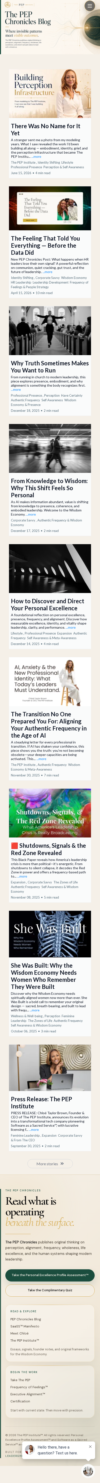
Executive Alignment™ (27, 1394)
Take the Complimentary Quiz (50, 1290)
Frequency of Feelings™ (29, 1387)
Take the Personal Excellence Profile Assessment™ (50, 1275)
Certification (20, 1401)
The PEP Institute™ (24, 1340)
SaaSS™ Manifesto (24, 1326)
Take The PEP (20, 1380)
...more (36, 156)
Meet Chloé (19, 1333)
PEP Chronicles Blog (25, 1319)
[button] (50, 123)
